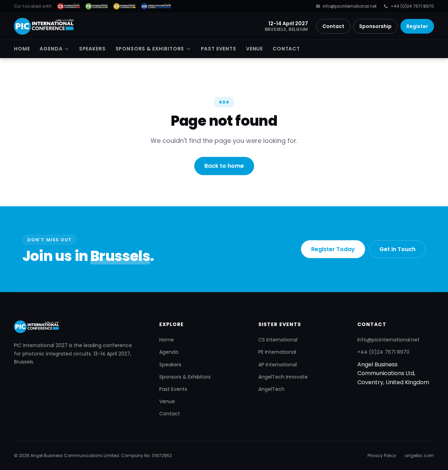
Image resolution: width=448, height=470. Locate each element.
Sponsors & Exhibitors (149, 48)
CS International (278, 339)
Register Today (333, 249)
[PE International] (96, 6)
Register (417, 26)
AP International (277, 364)
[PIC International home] (44, 26)
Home (22, 48)
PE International (277, 351)
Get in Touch (397, 249)
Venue (254, 48)
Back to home (224, 166)
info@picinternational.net (349, 6)
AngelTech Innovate (283, 376)
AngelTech (271, 389)
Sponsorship (375, 26)
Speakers (92, 48)
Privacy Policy (382, 455)
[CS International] (68, 6)
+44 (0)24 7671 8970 (412, 6)
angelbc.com (419, 455)
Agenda (51, 48)
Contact (333, 26)
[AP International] (124, 6)
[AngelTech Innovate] (155, 6)
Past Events (218, 48)
